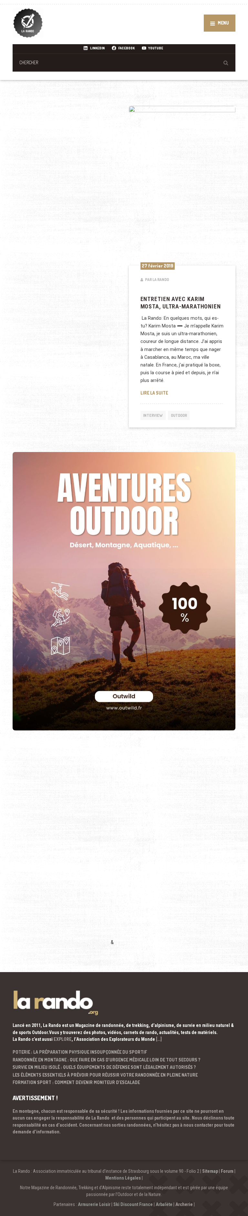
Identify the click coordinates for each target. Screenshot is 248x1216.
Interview (153, 415)
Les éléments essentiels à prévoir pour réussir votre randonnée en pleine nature (105, 1075)
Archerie (184, 1204)
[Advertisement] (61, 847)
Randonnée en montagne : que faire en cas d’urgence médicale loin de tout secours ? (107, 1059)
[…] (159, 1039)
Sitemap (210, 1171)
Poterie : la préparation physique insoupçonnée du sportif (80, 1052)
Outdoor (179, 415)
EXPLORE (63, 1039)
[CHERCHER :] (124, 62)
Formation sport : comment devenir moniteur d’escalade (76, 1082)
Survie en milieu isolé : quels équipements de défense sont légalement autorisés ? (104, 1067)
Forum (227, 1171)
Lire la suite (182, 393)
